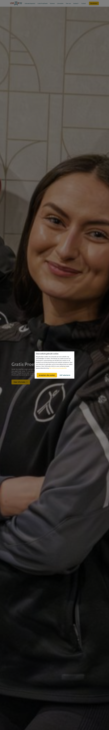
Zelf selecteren (65, 375)
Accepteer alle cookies (47, 375)
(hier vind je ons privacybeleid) (57, 368)
